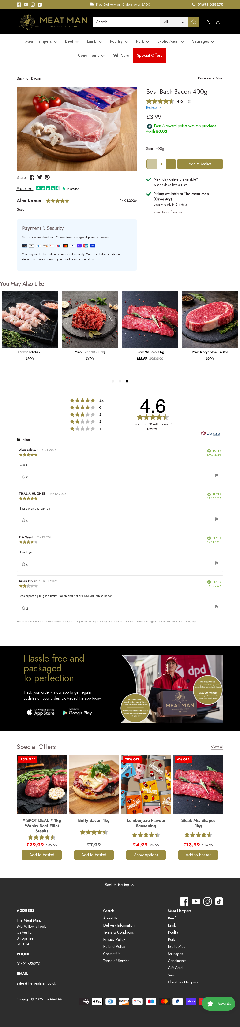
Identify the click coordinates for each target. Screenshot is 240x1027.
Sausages (175, 953)
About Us (110, 918)
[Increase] (171, 164)
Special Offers (36, 747)
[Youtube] (26, 5)
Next (219, 78)
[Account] (208, 21)
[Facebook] (19, 5)
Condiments (177, 961)
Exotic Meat (177, 946)
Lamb (172, 925)
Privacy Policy (114, 939)
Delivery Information (119, 925)
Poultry (173, 932)
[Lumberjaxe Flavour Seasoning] (146, 784)
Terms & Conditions (118, 932)
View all (217, 747)
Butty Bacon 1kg (94, 820)
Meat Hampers (179, 911)
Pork (171, 939)
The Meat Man (54, 999)
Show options (146, 855)
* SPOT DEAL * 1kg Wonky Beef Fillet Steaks (41, 825)
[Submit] (193, 22)
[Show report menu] (217, 476)
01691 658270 (209, 4)
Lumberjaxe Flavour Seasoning (146, 822)
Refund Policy (114, 946)
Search (108, 911)
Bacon (36, 78)
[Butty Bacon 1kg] (94, 784)
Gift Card (175, 968)
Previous (204, 78)
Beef (172, 918)
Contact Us (111, 953)
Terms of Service (116, 961)
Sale (171, 975)
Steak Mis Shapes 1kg (198, 822)
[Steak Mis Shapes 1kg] (198, 784)
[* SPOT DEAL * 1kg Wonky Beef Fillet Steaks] (42, 784)
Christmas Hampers (183, 982)
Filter (26, 439)
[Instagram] (33, 5)
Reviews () (154, 107)
